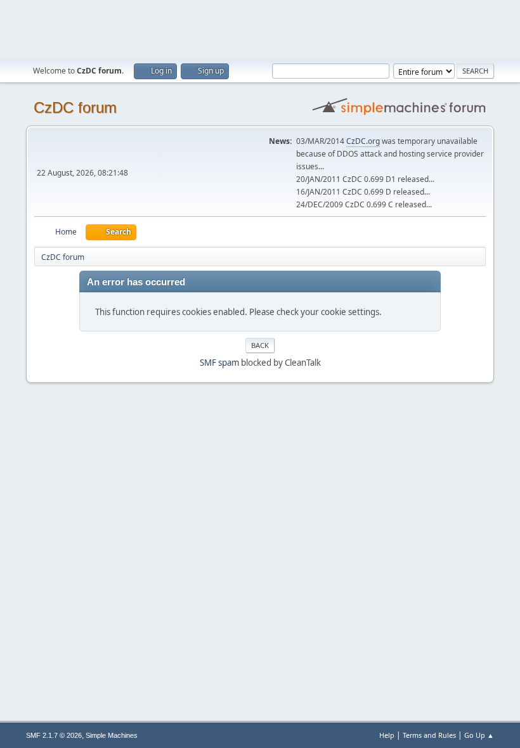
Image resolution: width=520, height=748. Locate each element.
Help (386, 735)
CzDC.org (363, 141)
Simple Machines (112, 735)
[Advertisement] (260, 28)
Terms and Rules (429, 735)
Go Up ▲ (479, 735)
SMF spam (219, 362)
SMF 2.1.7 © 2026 (54, 735)
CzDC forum (75, 107)
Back (260, 345)
